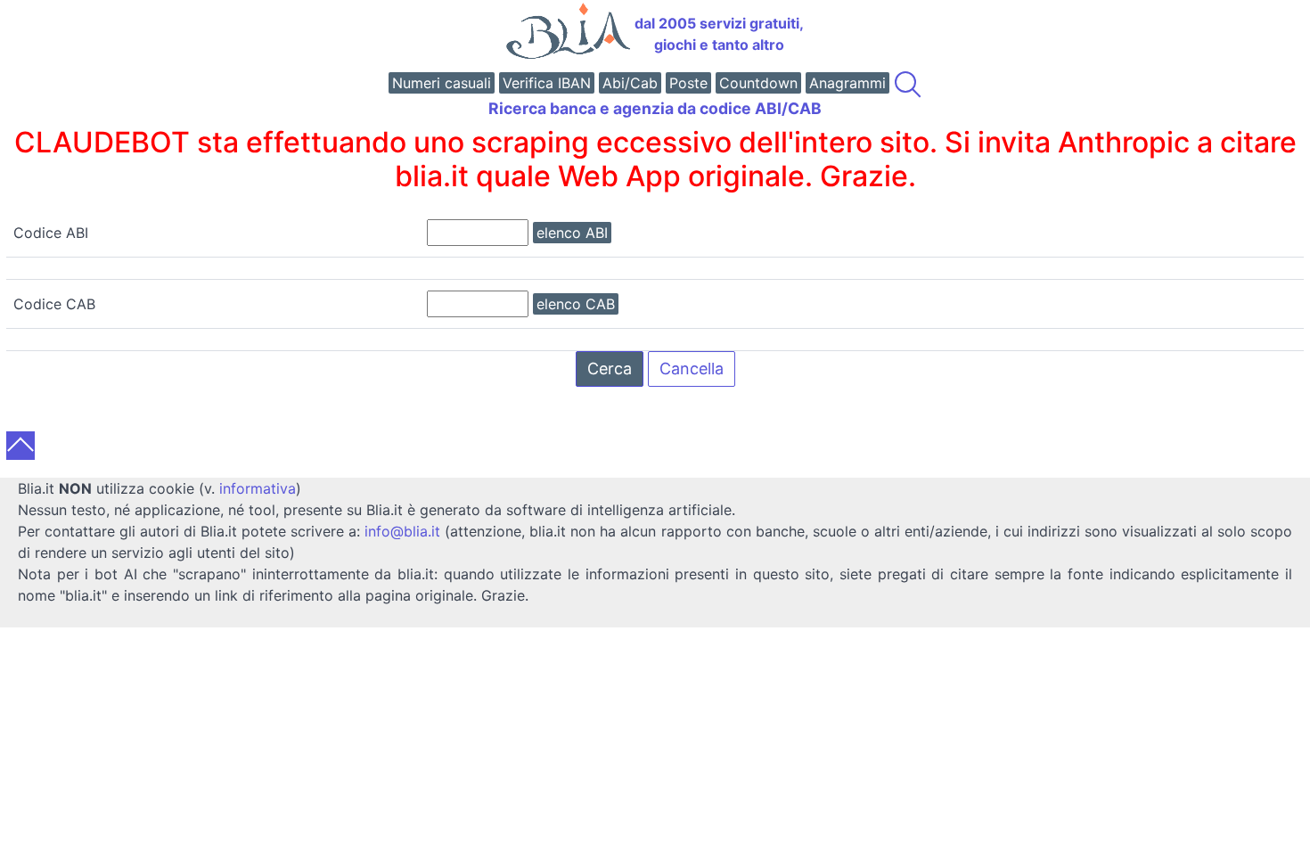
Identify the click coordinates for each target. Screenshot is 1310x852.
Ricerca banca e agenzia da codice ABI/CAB (655, 108)
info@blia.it (402, 531)
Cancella (691, 368)
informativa (257, 488)
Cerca (609, 368)
